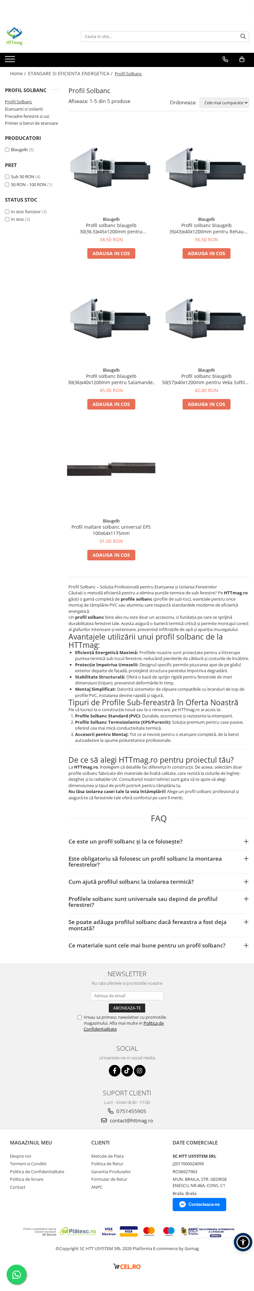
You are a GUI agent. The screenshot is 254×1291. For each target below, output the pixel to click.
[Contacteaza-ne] (225, 59)
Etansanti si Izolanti (24, 109)
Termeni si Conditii (28, 1164)
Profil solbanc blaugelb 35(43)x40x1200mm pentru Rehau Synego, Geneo (206, 228)
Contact (17, 1187)
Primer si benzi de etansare (31, 123)
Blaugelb (19, 149)
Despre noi (20, 1156)
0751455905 (130, 1111)
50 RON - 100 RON (28, 184)
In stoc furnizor (26, 212)
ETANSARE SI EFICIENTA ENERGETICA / (71, 73)
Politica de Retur (107, 1164)
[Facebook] (114, 1070)
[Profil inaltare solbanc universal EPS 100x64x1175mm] (111, 470)
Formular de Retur (109, 1179)
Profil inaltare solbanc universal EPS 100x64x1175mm (111, 530)
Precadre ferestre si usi (27, 116)
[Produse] (11, 61)
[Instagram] (140, 1070)
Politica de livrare (26, 1179)
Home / (18, 73)
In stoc (17, 219)
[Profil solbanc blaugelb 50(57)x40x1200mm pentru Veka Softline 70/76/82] (206, 319)
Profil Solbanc (18, 102)
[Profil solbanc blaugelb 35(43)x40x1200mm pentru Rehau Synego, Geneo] (206, 168)
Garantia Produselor (111, 1172)
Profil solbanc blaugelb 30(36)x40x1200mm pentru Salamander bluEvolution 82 (111, 379)
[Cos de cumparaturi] (242, 59)
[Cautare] (243, 36)
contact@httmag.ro (130, 1120)
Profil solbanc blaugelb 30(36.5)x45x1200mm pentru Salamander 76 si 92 (111, 228)
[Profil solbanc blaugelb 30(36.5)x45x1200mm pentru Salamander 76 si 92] (111, 168)
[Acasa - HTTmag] (38, 36)
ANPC (97, 1187)
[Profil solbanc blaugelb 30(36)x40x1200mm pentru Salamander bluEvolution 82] (111, 319)
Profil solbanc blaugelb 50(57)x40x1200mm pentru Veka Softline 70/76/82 (206, 379)
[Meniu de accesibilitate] (243, 1242)
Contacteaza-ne (204, 1204)
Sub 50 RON (22, 177)
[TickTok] (127, 1070)
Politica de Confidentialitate (37, 1172)
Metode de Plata (107, 1156)
